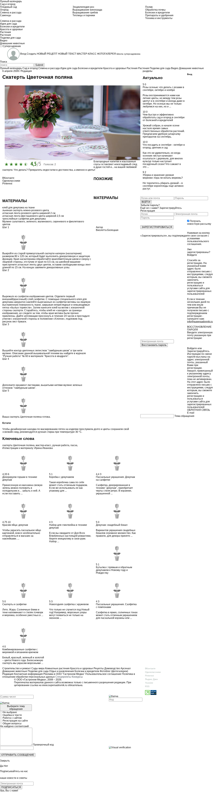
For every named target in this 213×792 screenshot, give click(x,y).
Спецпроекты (63, 676)
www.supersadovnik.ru (54, 685)
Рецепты (98, 668)
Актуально (153, 78)
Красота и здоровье (81, 668)
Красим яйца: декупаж (15, 525)
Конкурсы (77, 676)
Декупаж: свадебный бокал (111, 525)
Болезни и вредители (86, 671)
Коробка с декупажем (61, 477)
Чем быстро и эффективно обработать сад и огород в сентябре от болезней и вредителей (164, 117)
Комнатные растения (57, 668)
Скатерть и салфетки (14, 604)
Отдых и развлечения (61, 671)
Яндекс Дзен (151, 679)
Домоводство (112, 668)
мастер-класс (43, 445)
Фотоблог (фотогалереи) (113, 671)
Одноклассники (153, 672)
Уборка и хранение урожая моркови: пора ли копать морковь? (163, 176)
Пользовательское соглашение (103, 674)
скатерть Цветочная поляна (18, 445)
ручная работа (60, 445)
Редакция (26, 71)
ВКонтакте (150, 668)
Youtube (149, 683)
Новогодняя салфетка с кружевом (69, 604)
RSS (147, 686)
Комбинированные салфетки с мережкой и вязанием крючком (20, 651)
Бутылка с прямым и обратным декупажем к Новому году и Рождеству (114, 570)
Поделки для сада (37, 671)
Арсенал (125, 668)
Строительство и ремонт (16, 668)
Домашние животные (14, 671)
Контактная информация (28, 674)
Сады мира (37, 668)
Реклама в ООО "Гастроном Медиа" (64, 674)
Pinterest (149, 675)
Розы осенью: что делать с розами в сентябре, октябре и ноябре (163, 88)
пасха (73, 445)
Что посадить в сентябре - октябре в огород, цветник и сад (164, 146)
